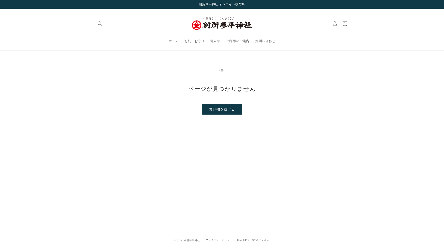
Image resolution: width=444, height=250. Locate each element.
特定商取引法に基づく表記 (253, 240)
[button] (100, 24)
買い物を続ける (222, 109)
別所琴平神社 (192, 240)
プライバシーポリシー (219, 240)
